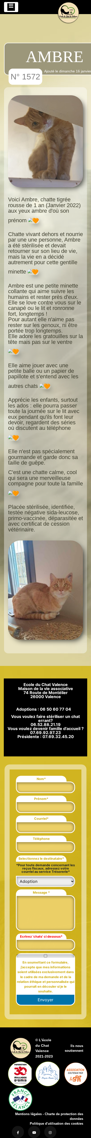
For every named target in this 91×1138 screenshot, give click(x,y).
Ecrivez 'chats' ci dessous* (41, 936)
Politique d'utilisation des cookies (56, 1123)
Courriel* (41, 819)
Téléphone (41, 839)
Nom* (41, 779)
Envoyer (45, 999)
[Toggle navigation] (11, 7)
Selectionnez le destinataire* (41, 858)
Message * (41, 892)
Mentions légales (28, 1114)
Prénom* (41, 799)
